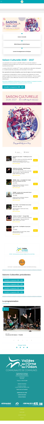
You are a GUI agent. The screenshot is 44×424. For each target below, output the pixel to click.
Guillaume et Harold (11, 335)
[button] (13, 340)
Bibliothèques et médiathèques (22, 44)
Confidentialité (22, 409)
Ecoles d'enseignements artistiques (22, 51)
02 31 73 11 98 (24, 380)
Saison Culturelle (22, 37)
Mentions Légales (22, 412)
